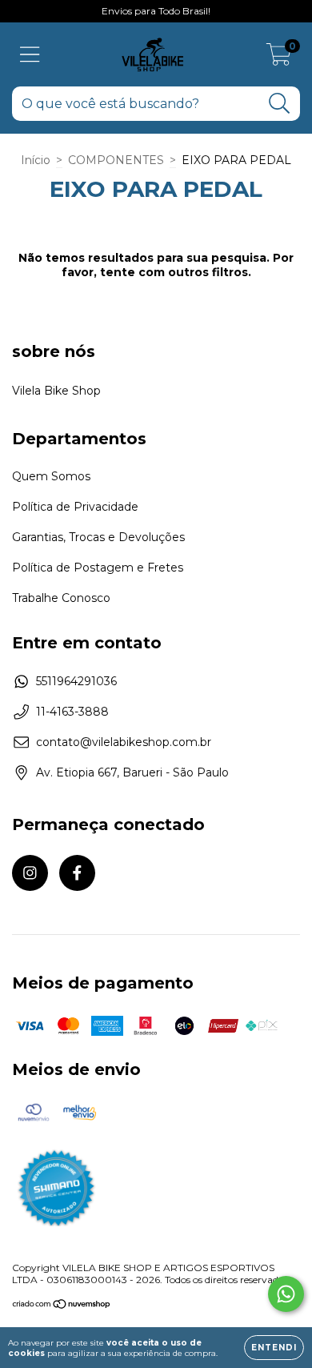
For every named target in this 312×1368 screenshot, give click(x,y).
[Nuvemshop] (62, 1305)
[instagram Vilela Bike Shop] (30, 873)
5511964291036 (76, 681)
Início (35, 160)
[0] (279, 58)
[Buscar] (279, 103)
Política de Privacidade (75, 506)
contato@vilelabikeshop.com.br (123, 742)
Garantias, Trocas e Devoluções (98, 537)
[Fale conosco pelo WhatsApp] (286, 1294)
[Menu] (30, 54)
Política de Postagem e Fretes (97, 567)
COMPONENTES (116, 160)
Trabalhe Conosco (61, 598)
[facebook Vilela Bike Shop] (77, 873)
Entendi (274, 1347)
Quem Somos (51, 476)
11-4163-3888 (72, 711)
